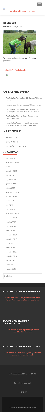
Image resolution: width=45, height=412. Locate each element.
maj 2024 (9, 205)
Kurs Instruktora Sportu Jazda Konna (25, 300)
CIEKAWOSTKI (12, 142)
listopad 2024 (11, 188)
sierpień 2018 (11, 222)
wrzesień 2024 (11, 196)
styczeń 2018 (11, 226)
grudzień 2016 (11, 247)
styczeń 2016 (11, 269)
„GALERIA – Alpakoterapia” (14, 70)
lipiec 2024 (10, 201)
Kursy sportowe (10, 353)
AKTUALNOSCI (12, 137)
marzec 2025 (11, 175)
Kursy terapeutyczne (14, 330)
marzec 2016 (11, 260)
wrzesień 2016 (11, 252)
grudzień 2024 (11, 184)
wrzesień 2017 (11, 235)
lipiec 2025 (10, 167)
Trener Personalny (27, 355)
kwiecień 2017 (11, 239)
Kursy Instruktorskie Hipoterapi (26, 331)
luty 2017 (9, 243)
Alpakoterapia (28, 330)
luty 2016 (9, 265)
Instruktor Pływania (24, 353)
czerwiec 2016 (11, 256)
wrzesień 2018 (11, 218)
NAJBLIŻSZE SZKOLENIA (16, 146)
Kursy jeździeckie (11, 298)
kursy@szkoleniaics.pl (22, 383)
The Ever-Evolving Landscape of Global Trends (23, 105)
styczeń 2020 (11, 209)
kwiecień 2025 (11, 171)
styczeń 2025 (11, 179)
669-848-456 (22, 392)
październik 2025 (12, 162)
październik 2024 (12, 192)
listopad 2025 (11, 158)
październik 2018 (12, 213)
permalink (7, 61)
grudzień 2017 (11, 230)
